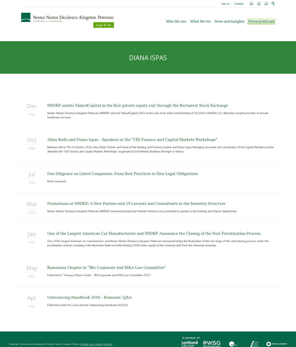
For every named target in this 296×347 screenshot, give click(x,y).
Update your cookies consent (96, 344)
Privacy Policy (53, 344)
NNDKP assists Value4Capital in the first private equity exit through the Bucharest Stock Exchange (137, 105)
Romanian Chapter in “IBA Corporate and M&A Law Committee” (106, 267)
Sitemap (13, 344)
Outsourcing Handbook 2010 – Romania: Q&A (89, 297)
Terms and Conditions (32, 344)
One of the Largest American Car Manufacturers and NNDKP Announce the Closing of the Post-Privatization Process (154, 233)
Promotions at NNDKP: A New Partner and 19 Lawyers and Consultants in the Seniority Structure (136, 203)
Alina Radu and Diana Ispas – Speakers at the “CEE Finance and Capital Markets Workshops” (132, 139)
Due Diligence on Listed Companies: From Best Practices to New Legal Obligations (122, 173)
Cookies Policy (71, 344)
